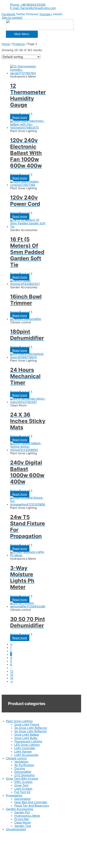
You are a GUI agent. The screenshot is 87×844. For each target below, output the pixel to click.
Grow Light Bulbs (25, 738)
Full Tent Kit (22, 792)
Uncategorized (16, 829)
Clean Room (22, 822)
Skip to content (12, 17)
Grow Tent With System (22, 778)
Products (18, 44)
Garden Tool (22, 826)
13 (11, 674)
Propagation (14, 795)
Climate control (16, 758)
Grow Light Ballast (26, 734)
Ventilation (21, 761)
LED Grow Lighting (26, 744)
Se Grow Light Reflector (30, 731)
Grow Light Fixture (26, 724)
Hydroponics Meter (27, 815)
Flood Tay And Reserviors (31, 805)
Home (6, 44)
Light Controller (24, 748)
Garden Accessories (19, 809)
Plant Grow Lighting (19, 721)
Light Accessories (26, 755)
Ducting (19, 768)
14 (11, 678)
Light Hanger (23, 751)
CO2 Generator (24, 775)
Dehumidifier (22, 771)
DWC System (23, 782)
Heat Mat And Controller (30, 802)
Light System (23, 788)
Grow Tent (21, 785)
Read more (19, 117)
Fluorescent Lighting (28, 741)
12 (11, 671)
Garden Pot (22, 812)
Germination (22, 798)
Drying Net (21, 819)
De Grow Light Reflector (30, 728)
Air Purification (24, 765)
